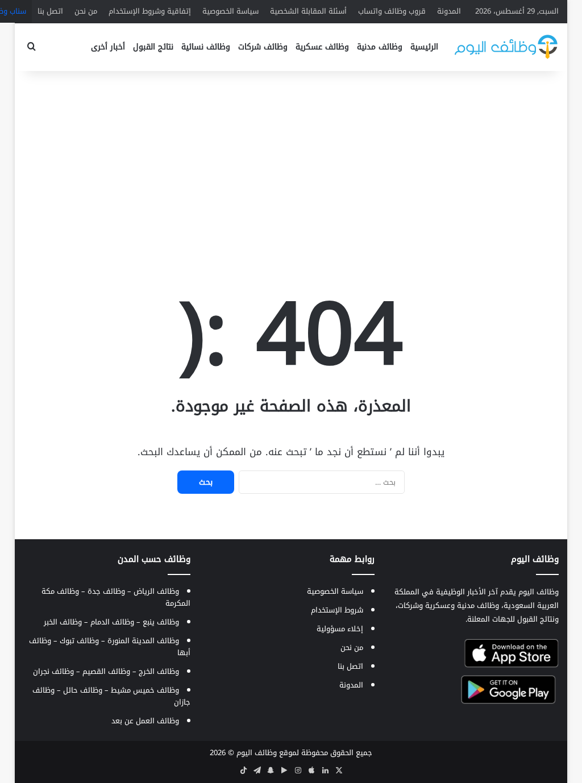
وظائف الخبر (63, 622)
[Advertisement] (290, 161)
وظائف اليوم (256, 752)
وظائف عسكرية (322, 47)
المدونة (449, 11)
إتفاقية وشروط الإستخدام (150, 11)
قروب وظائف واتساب (392, 11)
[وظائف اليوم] (506, 47)
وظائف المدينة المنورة (143, 641)
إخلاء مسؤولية (340, 629)
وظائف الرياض (156, 591)
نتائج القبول (153, 47)
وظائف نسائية (205, 47)
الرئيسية (424, 47)
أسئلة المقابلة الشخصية (308, 11)
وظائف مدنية (379, 47)
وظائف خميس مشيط (145, 690)
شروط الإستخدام (337, 610)
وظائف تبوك (79, 641)
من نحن (85, 11)
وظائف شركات (263, 47)
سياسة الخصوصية (230, 11)
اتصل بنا (50, 11)
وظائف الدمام (112, 622)
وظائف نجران (53, 671)
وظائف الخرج (159, 671)
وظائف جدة (106, 591)
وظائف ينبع (161, 622)
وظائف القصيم (106, 671)
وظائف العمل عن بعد (145, 721)
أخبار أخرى (108, 47)
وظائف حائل (82, 690)
